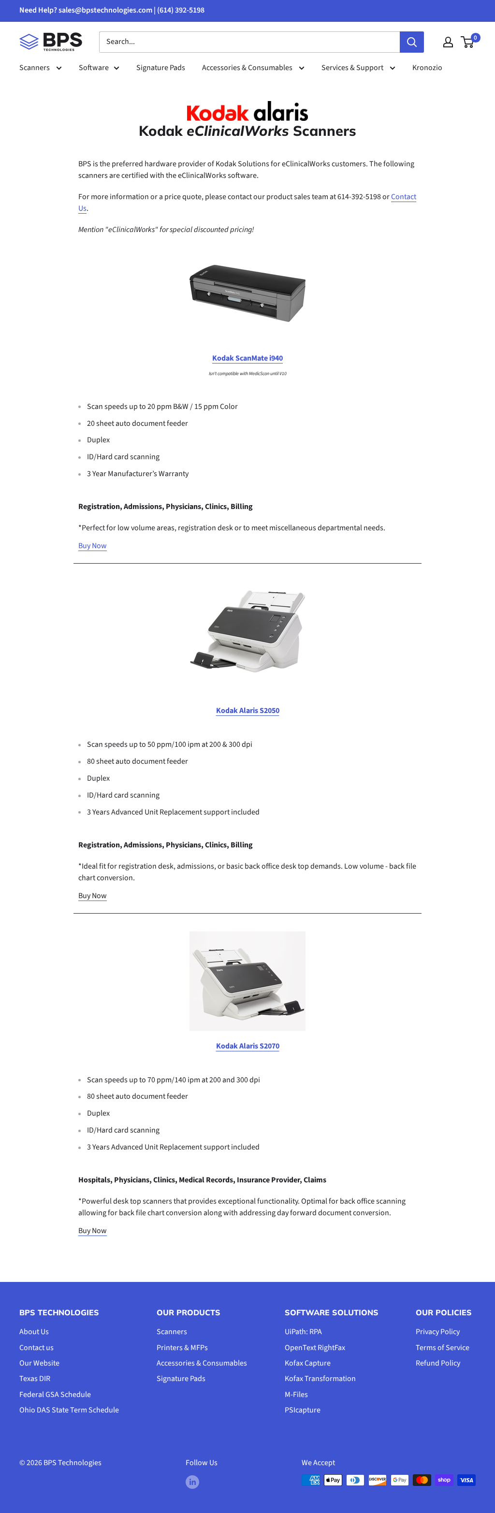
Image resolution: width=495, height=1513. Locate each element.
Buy (85, 545)
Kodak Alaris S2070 (247, 1046)
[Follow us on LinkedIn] (192, 1481)
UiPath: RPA (303, 1331)
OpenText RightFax (315, 1347)
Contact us (36, 1347)
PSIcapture (302, 1410)
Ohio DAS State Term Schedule (69, 1410)
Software (94, 67)
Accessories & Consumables (248, 67)
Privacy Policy (438, 1331)
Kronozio (427, 67)
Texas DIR (34, 1378)
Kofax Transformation (320, 1378)
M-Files (296, 1394)
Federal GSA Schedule (55, 1394)
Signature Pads (160, 67)
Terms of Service (442, 1347)
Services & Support (353, 67)
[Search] (412, 42)
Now (99, 545)
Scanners (35, 67)
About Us (34, 1331)
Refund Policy (438, 1363)
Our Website (39, 1363)
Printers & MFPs (182, 1347)
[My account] (448, 42)
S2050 (269, 710)
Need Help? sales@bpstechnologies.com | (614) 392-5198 (111, 10)
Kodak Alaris (238, 710)
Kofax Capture (308, 1363)
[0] (468, 42)
